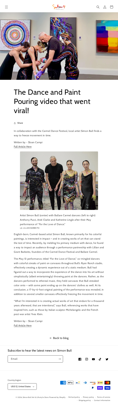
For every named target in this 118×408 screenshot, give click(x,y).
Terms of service (103, 397)
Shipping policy (85, 400)
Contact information (102, 400)
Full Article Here (22, 146)
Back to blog (61, 338)
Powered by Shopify (57, 397)
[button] (6, 7)
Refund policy (74, 397)
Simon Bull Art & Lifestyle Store (36, 397)
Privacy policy (88, 397)
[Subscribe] (59, 359)
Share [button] (20, 123)
